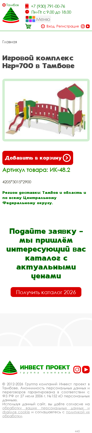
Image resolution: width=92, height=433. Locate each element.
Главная (9, 41)
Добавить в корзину (33, 158)
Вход (50, 26)
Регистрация (67, 26)
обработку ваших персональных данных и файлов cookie (46, 410)
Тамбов (12, 5)
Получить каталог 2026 (46, 292)
